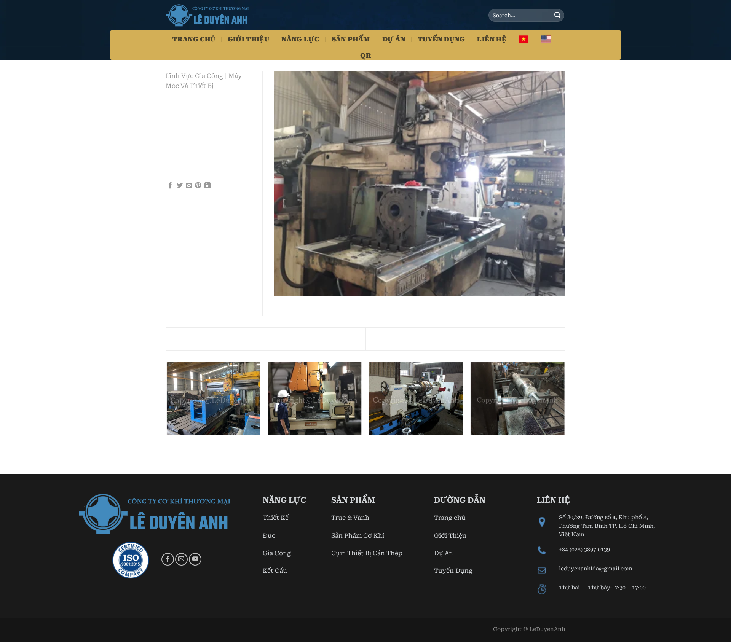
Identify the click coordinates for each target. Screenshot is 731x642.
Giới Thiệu (248, 39)
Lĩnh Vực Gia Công (194, 76)
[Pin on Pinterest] (198, 185)
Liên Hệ (491, 39)
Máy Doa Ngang (203, 338)
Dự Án (393, 39)
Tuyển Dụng (453, 570)
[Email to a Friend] (189, 185)
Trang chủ (450, 517)
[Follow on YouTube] (195, 559)
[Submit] (557, 15)
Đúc (269, 535)
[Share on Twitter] (180, 185)
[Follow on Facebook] (167, 559)
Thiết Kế (276, 517)
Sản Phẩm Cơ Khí (357, 535)
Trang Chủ (193, 39)
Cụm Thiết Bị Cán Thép (366, 553)
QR (365, 55)
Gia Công (277, 553)
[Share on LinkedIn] (207, 185)
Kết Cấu (275, 570)
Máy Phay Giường (524, 338)
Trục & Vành (350, 517)
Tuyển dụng (441, 39)
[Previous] (167, 418)
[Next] (564, 418)
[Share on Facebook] (170, 185)
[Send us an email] (181, 559)
